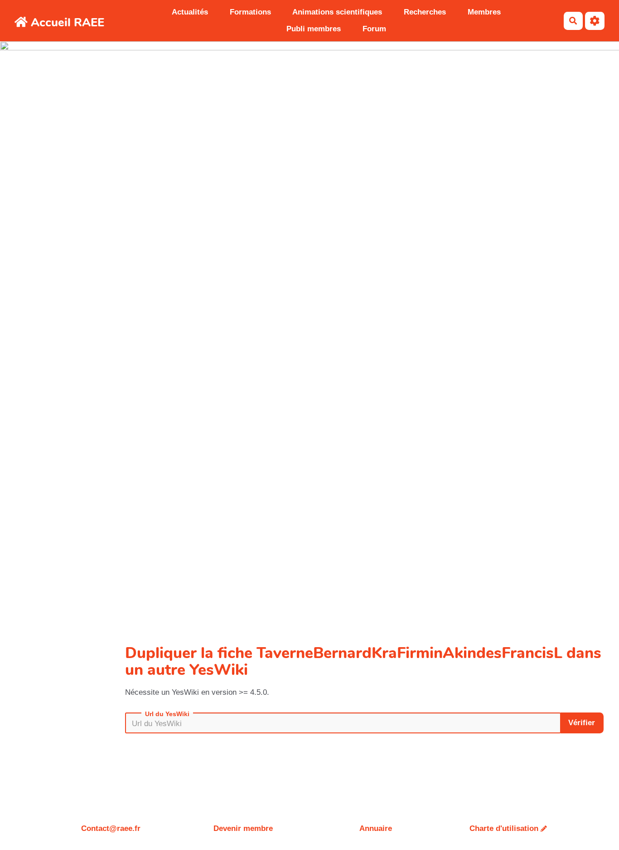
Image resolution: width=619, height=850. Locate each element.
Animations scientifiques (337, 12)
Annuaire (375, 828)
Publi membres (313, 29)
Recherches (425, 12)
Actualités (190, 12)
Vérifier (581, 722)
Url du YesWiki (167, 714)
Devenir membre (243, 828)
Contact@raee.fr (110, 828)
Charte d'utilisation (503, 828)
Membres (484, 12)
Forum (374, 29)
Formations (250, 12)
